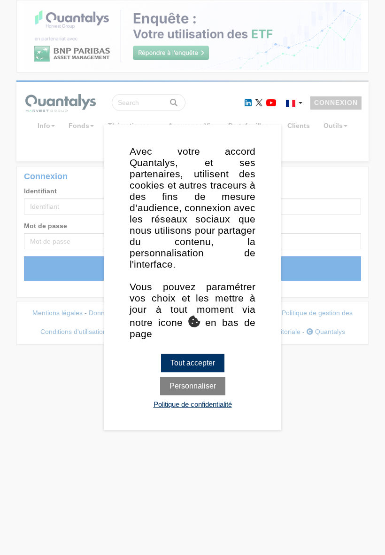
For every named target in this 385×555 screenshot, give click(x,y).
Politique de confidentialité (193, 405)
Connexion (336, 102)
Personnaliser (192, 386)
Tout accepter (192, 363)
